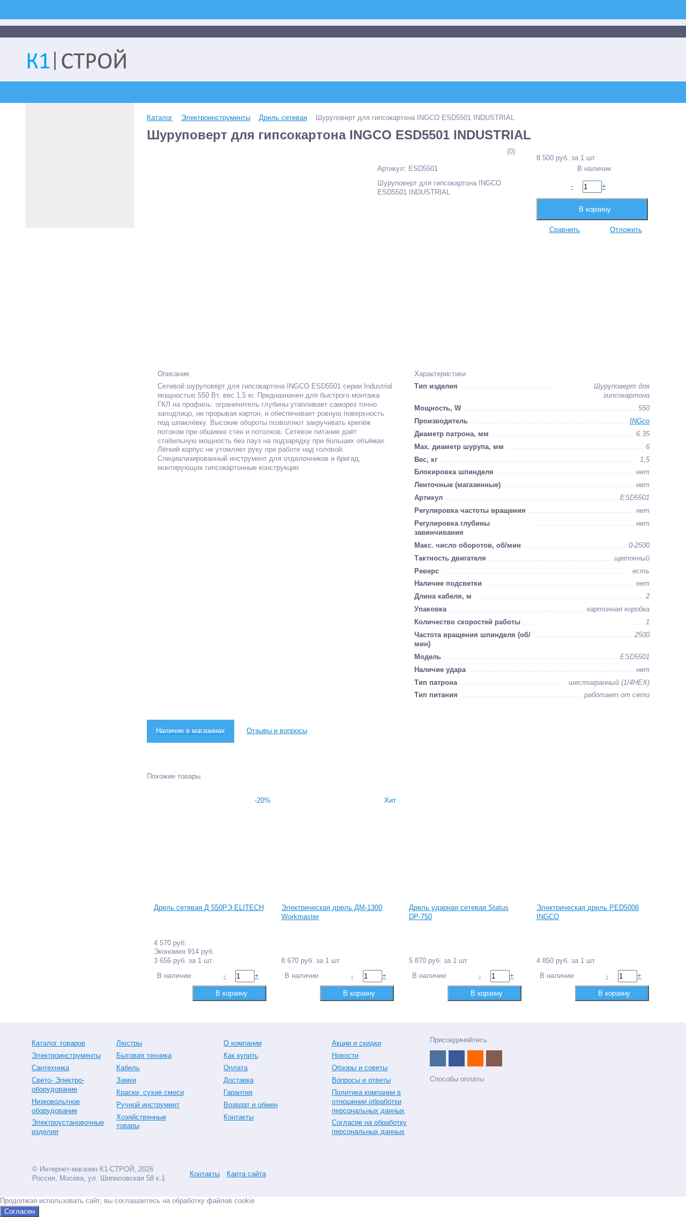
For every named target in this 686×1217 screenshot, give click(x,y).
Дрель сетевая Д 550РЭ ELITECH (209, 908)
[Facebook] (457, 1058)
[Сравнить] (161, 992)
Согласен (19, 1211)
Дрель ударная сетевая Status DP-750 (459, 912)
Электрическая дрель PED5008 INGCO (587, 912)
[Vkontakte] (438, 1058)
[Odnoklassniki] (475, 1058)
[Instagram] (494, 1058)
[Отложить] (178, 992)
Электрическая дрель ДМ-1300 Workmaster (331, 912)
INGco (640, 421)
